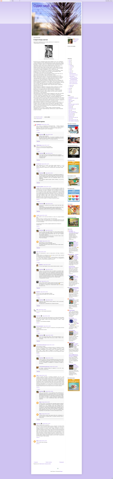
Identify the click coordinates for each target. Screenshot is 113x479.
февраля (71, 85)
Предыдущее (61, 462)
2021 (70, 61)
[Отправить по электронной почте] (44, 117)
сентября (71, 66)
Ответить (37, 130)
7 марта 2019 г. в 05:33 (49, 269)
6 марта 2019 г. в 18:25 (43, 215)
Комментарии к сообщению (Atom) (45, 463)
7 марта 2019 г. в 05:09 (49, 134)
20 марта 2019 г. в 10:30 (46, 423)
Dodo (37, 309)
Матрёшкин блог (72, 342)
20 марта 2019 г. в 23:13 (43, 440)
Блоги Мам (71, 230)
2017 (70, 89)
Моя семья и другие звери (73, 104)
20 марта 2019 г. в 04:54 (46, 402)
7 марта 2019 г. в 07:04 (45, 281)
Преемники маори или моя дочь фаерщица (76, 366)
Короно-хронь (71, 100)
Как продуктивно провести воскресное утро (76, 289)
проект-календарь (72, 111)
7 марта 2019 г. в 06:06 (47, 326)
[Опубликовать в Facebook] (48, 117)
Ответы (38, 132)
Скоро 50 (70, 118)
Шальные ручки (72, 310)
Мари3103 (41, 264)
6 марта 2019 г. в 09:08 (45, 124)
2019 (70, 64)
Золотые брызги (72, 330)
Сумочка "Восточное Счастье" (75, 320)
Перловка (70, 107)
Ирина (37, 375)
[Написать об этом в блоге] (46, 117)
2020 (70, 62)
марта (71, 72)
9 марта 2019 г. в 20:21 (46, 241)
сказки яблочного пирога (73, 117)
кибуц (69, 99)
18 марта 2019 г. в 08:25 (49, 335)
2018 (70, 88)
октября (71, 65)
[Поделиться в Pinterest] (49, 117)
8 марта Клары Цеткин (73, 82)
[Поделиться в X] (47, 117)
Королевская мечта (72, 73)
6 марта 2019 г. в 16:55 (47, 186)
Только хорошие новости (73, 80)
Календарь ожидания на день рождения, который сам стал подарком (76, 257)
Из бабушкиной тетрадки (73, 98)
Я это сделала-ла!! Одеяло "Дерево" (76, 344)
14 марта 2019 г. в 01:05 (43, 375)
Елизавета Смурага (39, 186)
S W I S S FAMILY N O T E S (73, 354)
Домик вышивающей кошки (73, 287)
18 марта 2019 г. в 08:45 (54, 366)
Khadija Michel (38, 124)
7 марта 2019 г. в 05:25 (49, 203)
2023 (70, 60)
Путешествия (71, 113)
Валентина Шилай (39, 326)
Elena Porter (41, 134)
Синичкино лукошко (72, 364)
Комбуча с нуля (71, 267)
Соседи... (70, 311)
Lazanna (37, 215)
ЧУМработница (38, 145)
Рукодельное (71, 116)
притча (70, 110)
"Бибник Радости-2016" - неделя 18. (76, 332)
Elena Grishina (71, 318)
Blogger (61, 471)
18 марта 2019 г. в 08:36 (49, 391)
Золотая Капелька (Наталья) (41, 344)
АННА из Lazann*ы (72, 275)
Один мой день (46, 6)
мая (70, 69)
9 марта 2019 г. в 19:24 (50, 344)
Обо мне (40, 118)
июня (71, 68)
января (71, 86)
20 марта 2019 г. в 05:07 (46, 413)
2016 (70, 91)
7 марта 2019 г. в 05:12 (49, 153)
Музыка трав (71, 105)
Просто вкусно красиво (72, 112)
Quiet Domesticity (72, 266)
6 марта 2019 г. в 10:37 (45, 145)
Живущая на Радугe (72, 241)
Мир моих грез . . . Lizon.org (73, 254)
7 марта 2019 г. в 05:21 (49, 230)
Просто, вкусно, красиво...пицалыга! (73, 77)
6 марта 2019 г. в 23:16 (42, 251)
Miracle (75, 299)
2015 (70, 92)
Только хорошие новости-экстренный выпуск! (73, 79)
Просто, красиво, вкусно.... (73, 83)
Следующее (36, 462)
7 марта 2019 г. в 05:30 (46, 264)
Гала (37, 251)
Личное (38, 118)
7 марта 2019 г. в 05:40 (42, 309)
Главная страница (49, 462)
